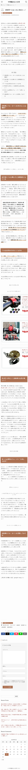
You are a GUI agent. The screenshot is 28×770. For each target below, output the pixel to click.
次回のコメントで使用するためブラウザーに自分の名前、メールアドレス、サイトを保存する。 (14, 682)
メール (5, 671)
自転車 (18, 625)
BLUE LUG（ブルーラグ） (8, 388)
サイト (4, 676)
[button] (3, 634)
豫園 (4, 735)
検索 (16, 696)
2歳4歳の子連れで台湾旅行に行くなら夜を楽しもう (14, 734)
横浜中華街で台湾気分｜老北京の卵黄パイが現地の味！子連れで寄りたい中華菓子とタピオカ (14, 704)
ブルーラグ (12, 625)
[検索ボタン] (26, 2)
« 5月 (2, 759)
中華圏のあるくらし (7, 13)
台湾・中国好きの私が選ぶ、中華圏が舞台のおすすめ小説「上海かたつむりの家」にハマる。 (14, 726)
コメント (5, 649)
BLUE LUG (22, 23)
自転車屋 (4, 627)
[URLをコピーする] (25, 634)
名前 (4, 666)
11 (6, 749)
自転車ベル (23, 625)
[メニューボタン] (2, 2)
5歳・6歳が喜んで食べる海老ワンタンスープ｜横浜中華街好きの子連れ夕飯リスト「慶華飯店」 (14, 710)
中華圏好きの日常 (14, 2)
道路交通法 (9, 627)
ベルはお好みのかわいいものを (13, 83)
